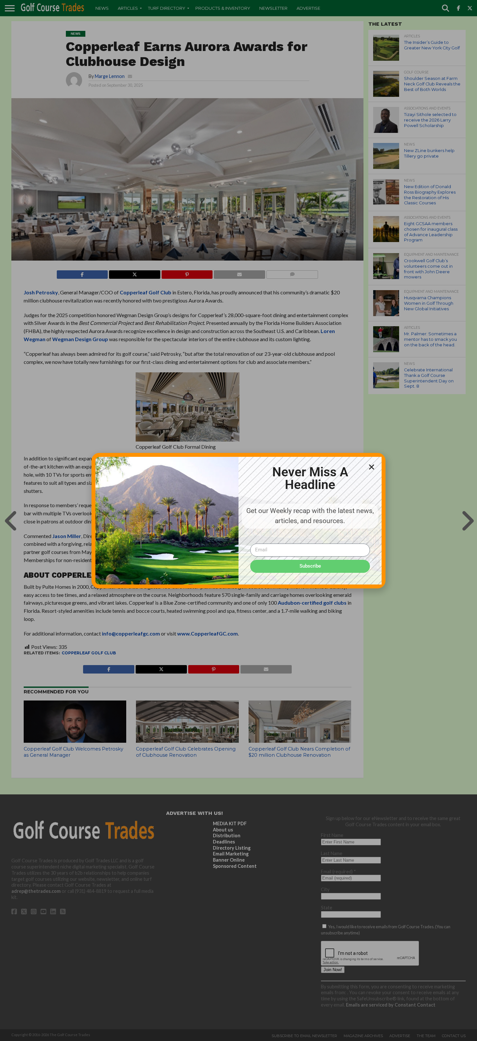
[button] (371, 466)
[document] (238, 520)
